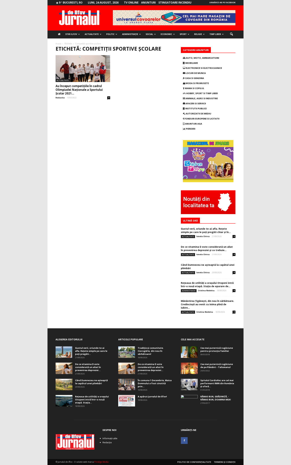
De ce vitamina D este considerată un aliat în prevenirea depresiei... (88, 367)
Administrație (130, 34)
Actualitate (92, 34)
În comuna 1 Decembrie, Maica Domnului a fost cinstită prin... (155, 383)
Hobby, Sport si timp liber (202, 93)
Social (149, 34)
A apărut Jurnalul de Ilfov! (152, 396)
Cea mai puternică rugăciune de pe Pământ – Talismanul (216, 366)
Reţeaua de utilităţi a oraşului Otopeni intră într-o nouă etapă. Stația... (92, 399)
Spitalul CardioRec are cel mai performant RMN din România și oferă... (217, 383)
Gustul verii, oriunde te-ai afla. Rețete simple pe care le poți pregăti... (91, 350)
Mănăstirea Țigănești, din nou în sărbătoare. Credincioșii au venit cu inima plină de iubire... (207, 304)
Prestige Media (101, 461)
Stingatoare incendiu (174, 2)
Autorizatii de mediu (198, 113)
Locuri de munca (195, 73)
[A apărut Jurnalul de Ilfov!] (126, 401)
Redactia (60, 97)
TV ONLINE (131, 2)
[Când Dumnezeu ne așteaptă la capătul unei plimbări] (64, 384)
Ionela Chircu (203, 236)
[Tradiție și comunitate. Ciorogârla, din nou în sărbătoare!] (126, 352)
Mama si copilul (194, 88)
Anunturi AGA (193, 123)
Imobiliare (191, 62)
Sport (183, 34)
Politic (110, 34)
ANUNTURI (148, 2)
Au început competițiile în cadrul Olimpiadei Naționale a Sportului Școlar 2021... (79, 89)
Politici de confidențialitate (194, 462)
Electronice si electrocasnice (203, 68)
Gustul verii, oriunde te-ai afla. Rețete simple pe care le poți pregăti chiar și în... (206, 230)
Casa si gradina (194, 78)
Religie (198, 34)
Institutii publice (196, 108)
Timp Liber (215, 34)
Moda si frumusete (197, 83)
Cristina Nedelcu (206, 290)
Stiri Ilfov (71, 34)
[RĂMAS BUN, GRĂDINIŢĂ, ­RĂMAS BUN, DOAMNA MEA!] (189, 401)
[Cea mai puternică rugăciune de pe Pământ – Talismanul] (189, 368)
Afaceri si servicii (195, 103)
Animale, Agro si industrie (201, 98)
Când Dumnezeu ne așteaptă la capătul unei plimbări (91, 382)
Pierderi (190, 128)
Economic (166, 34)
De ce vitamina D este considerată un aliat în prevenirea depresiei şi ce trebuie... (207, 248)
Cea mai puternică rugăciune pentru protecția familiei (216, 349)
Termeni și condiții (224, 462)
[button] (231, 34)
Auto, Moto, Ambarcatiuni (202, 57)
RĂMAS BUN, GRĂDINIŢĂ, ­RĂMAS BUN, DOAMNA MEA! (215, 398)
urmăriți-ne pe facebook (222, 2)
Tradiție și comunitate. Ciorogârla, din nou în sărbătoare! (151, 350)
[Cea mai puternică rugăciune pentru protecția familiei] (189, 352)
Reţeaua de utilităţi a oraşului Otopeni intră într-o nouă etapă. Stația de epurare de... (207, 284)
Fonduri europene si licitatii (201, 118)
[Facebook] (184, 440)
